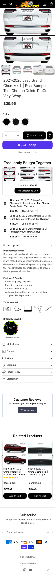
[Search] (10, 4)
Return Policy (13, 371)
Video (10, 358)
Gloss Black (6, 122)
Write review (27, 410)
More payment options (27, 152)
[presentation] (2, 456)
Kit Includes (13, 344)
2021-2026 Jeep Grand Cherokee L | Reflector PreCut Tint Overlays (28, 230)
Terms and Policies (27, 563)
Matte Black (16, 122)
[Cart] (51, 4)
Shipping (11, 365)
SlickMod (31, 557)
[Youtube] (30, 570)
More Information (12, 337)
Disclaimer (12, 378)
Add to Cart (36, 496)
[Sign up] (48, 532)
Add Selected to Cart (27, 190)
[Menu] (4, 4)
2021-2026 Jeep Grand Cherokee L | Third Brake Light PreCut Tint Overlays (34, 472)
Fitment (10, 351)
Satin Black (25, 122)
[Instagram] (25, 570)
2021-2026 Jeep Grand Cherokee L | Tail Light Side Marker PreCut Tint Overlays (30, 217)
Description (12, 245)
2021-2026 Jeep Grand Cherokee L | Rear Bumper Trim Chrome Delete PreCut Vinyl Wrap (30, 203)
